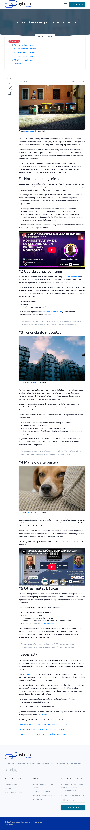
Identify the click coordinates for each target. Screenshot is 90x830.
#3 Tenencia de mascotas (24, 52)
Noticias (8, 788)
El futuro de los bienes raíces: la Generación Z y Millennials (42, 734)
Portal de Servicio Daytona (44, 795)
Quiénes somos (11, 784)
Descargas (37, 799)
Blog (49, 36)
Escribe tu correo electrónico (73, 795)
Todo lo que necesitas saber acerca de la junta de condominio (43, 724)
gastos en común (47, 623)
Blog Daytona (24, 81)
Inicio (41, 36)
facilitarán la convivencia (52, 311)
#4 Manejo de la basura (23, 56)
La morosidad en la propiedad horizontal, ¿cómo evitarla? (42, 729)
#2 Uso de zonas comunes (25, 48)
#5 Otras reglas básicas (23, 60)
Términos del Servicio (41, 791)
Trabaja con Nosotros (13, 792)
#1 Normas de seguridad (24, 45)
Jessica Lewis (31, 131)
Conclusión (18, 63)
